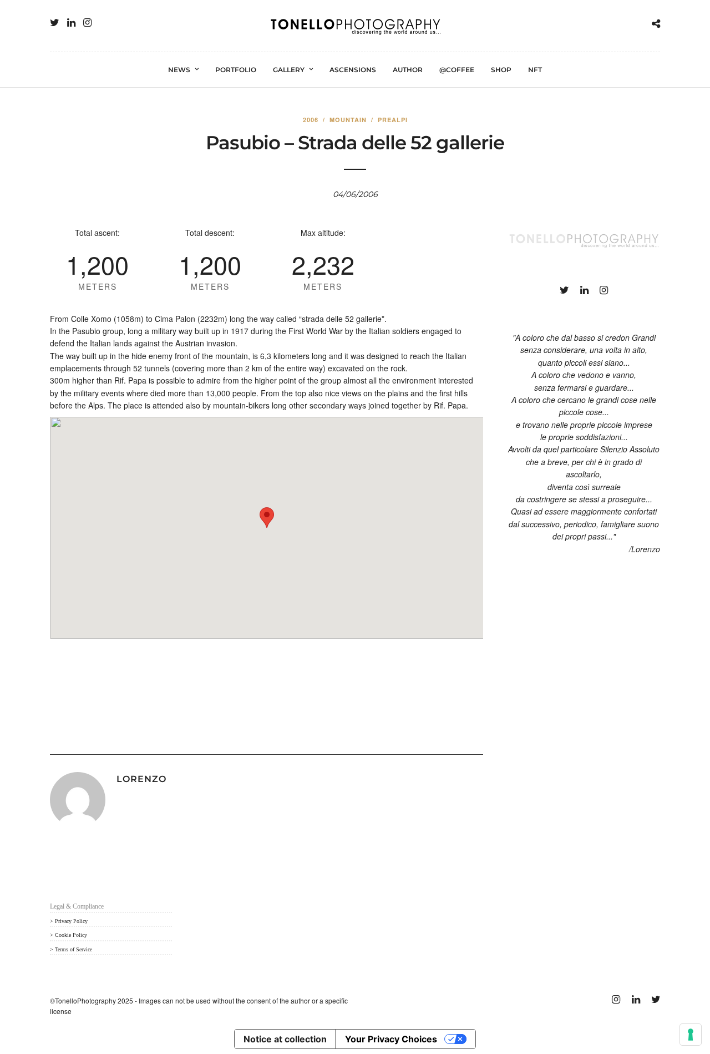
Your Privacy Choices (391, 1039)
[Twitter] (54, 23)
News (179, 69)
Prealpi (393, 119)
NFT (535, 69)
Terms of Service (73, 949)
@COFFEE (456, 69)
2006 (310, 119)
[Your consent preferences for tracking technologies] (690, 1034)
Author (408, 69)
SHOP (501, 69)
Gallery (289, 69)
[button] (267, 517)
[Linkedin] (71, 23)
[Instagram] (87, 23)
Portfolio (235, 69)
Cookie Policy (71, 935)
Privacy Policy (71, 921)
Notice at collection (285, 1039)
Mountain (348, 119)
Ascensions (352, 69)
